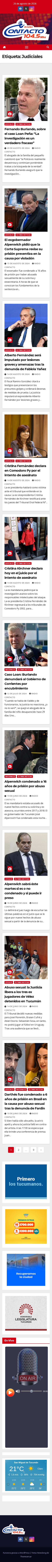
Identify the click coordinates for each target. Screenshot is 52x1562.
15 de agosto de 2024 (18, 263)
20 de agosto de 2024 (18, 148)
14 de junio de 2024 (17, 1006)
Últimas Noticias (23, 124)
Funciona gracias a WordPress (16, 1552)
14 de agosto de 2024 (18, 374)
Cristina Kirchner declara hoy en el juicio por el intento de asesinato (23, 573)
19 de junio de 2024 (17, 796)
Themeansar (26, 1556)
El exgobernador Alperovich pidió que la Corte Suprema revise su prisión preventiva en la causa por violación (23, 249)
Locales (8, 879)
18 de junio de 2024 (17, 903)
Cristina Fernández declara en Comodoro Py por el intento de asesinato (25, 470)
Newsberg (41, 1552)
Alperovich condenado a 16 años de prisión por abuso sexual (25, 786)
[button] (48, 47)
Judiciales (9, 124)
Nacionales (10, 670)
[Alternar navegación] (26, 47)
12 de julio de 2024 (17, 693)
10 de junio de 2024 (17, 1113)
